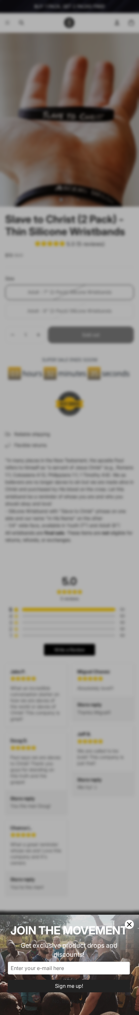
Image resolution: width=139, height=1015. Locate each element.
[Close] (129, 924)
